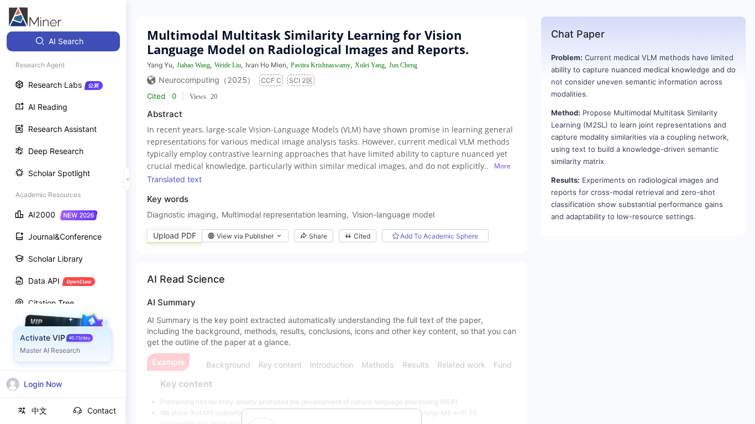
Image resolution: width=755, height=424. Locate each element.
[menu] (63, 205)
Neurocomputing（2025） (207, 79)
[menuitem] (63, 41)
